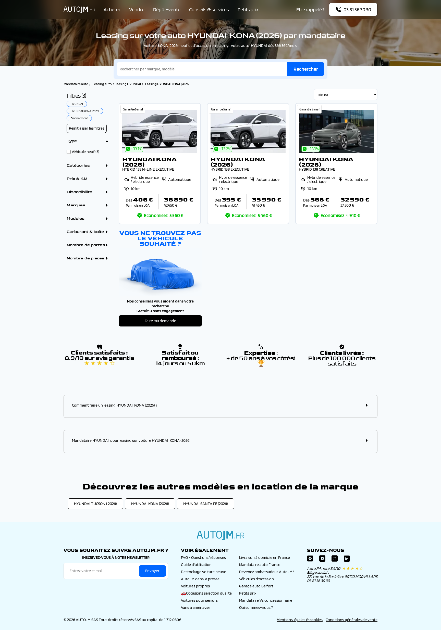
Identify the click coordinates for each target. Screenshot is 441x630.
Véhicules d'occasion (256, 578)
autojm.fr (220, 535)
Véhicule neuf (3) (85, 152)
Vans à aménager (195, 607)
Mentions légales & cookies (300, 619)
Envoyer (152, 570)
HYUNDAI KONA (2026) (150, 503)
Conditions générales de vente (351, 619)
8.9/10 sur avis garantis (99, 360)
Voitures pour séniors (199, 600)
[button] (220, 405)
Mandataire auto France (259, 564)
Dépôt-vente (166, 9)
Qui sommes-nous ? (256, 607)
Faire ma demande (160, 320)
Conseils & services (209, 9)
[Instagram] (335, 559)
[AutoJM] (79, 9)
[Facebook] (310, 559)
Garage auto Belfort (256, 586)
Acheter (112, 9)
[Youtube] (322, 559)
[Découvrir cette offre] (159, 164)
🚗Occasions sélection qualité (206, 593)
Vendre (136, 9)
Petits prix (248, 9)
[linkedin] (347, 559)
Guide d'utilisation (196, 564)
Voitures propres (195, 586)
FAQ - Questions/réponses (203, 557)
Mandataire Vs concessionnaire (265, 600)
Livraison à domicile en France (264, 557)
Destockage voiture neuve (203, 571)
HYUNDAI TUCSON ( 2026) (95, 503)
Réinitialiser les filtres (86, 128)
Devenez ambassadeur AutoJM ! (266, 571)
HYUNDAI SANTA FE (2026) (205, 503)
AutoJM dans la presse (200, 578)
